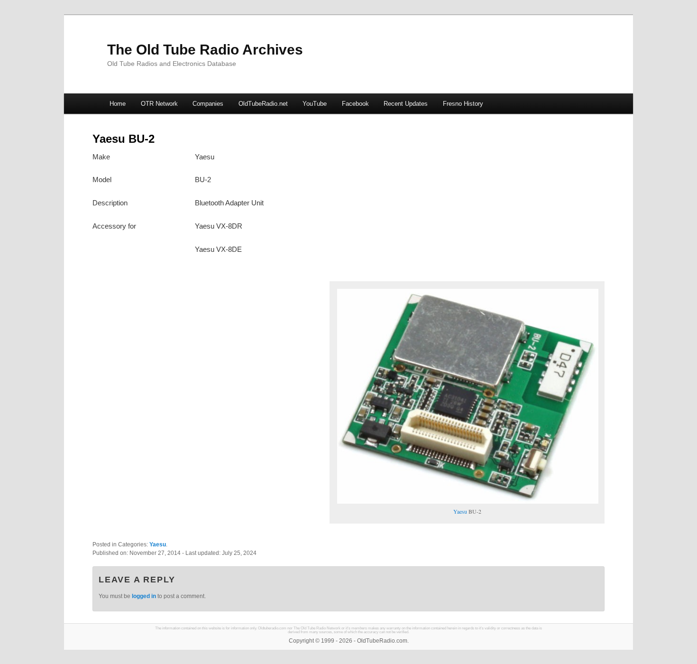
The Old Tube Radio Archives (205, 49)
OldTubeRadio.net (263, 103)
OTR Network (159, 103)
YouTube (315, 103)
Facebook (355, 103)
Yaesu (460, 511)
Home (118, 103)
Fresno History (463, 103)
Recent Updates (406, 103)
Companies (208, 103)
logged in (144, 596)
